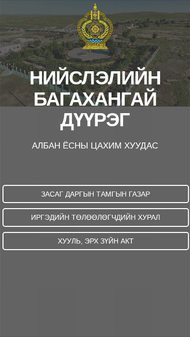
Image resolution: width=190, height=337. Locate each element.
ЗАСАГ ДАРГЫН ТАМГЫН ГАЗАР (95, 194)
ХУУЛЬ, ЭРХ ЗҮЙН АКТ (96, 241)
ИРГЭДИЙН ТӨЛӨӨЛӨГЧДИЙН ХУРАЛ (95, 217)
